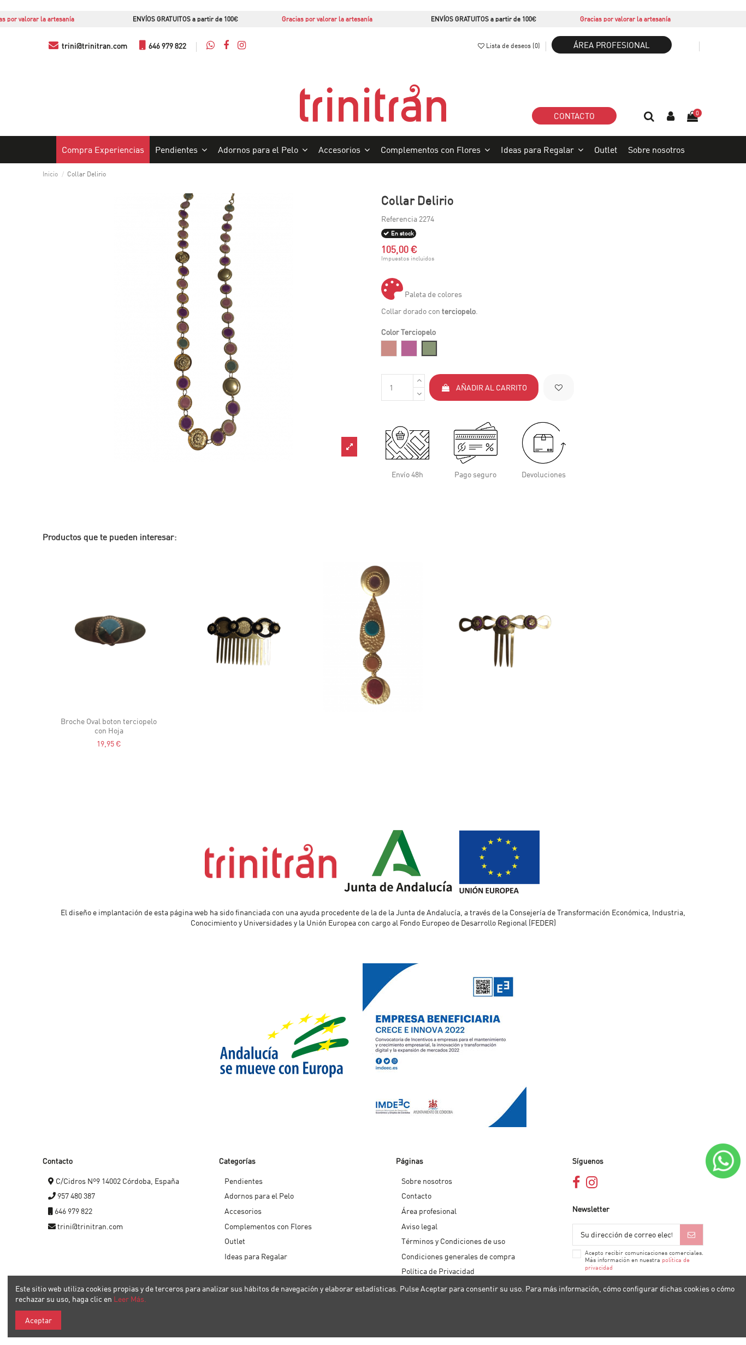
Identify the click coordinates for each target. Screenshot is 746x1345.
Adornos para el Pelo (259, 1195)
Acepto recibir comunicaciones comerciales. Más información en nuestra (644, 1260)
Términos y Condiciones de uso (453, 1241)
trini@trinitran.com (93, 45)
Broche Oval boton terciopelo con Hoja (109, 725)
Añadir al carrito (491, 387)
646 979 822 (166, 45)
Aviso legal (419, 1226)
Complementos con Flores (268, 1226)
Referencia (399, 218)
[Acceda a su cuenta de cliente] (671, 117)
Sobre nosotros (426, 1181)
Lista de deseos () (513, 46)
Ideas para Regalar (255, 1256)
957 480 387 (75, 1195)
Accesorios (243, 1211)
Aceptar (38, 1320)
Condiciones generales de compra (458, 1256)
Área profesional (611, 45)
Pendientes (243, 1181)
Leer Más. (130, 1298)
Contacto (574, 116)
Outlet (234, 1241)
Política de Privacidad (438, 1271)
